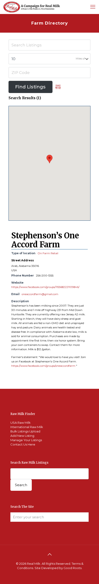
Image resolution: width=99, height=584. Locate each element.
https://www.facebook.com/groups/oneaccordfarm (43, 365)
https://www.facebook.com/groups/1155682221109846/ (45, 287)
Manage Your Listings (26, 440)
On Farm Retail (48, 253)
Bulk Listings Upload (25, 431)
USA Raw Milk (20, 422)
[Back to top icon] (49, 554)
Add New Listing (22, 435)
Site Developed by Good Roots (58, 568)
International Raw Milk (26, 427)
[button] (49, 159)
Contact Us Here (22, 444)
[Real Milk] (31, 7)
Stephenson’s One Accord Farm (45, 240)
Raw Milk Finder (22, 414)
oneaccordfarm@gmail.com (40, 294)
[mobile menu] (93, 7)
